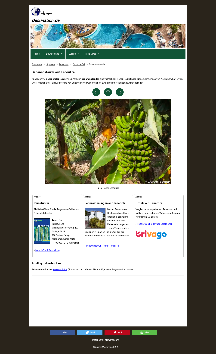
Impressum (113, 340)
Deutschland (52, 54)
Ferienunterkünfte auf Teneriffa (102, 245)
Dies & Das (91, 54)
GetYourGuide (60, 269)
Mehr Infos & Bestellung (47, 250)
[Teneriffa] (108, 95)
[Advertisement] (127, 14)
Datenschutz (99, 340)
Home (37, 54)
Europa (72, 54)
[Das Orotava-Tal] (120, 95)
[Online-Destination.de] (46, 20)
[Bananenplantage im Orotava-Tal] (96, 95)
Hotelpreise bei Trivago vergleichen (155, 224)
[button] (62, 332)
